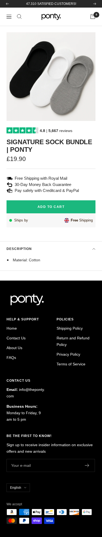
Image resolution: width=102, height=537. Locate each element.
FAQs (11, 357)
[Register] (87, 465)
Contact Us (16, 338)
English (15, 488)
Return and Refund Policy (73, 341)
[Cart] (92, 16)
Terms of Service (71, 364)
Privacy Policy (68, 354)
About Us (14, 348)
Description (19, 249)
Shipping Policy (70, 328)
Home (12, 328)
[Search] (19, 16)
